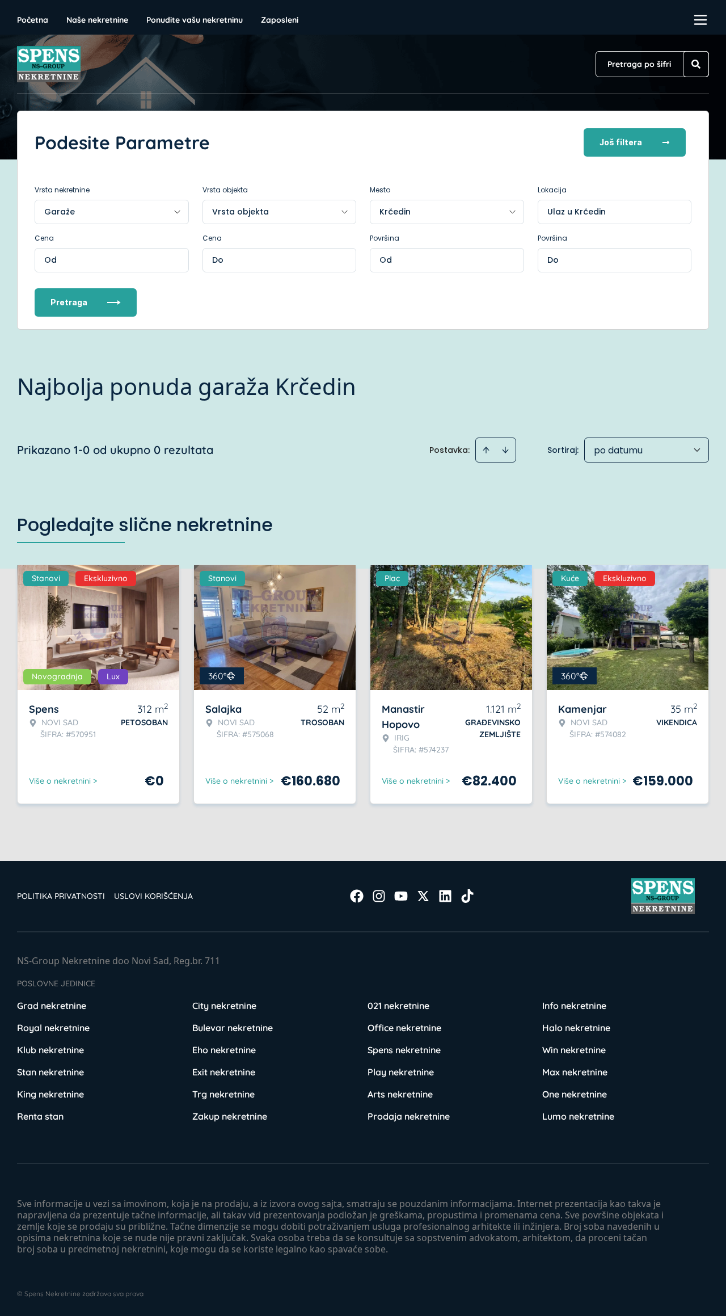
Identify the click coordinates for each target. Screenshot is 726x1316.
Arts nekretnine (400, 1094)
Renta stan (40, 1116)
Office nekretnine (404, 1027)
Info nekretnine (574, 1005)
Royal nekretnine (53, 1027)
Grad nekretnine (51, 1005)
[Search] (696, 64)
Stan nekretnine (50, 1072)
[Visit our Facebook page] (357, 896)
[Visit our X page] (423, 896)
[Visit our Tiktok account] (467, 896)
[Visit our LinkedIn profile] (445, 896)
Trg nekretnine (223, 1094)
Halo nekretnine (576, 1027)
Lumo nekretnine (578, 1116)
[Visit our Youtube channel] (401, 896)
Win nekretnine (574, 1050)
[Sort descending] (505, 450)
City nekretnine (224, 1005)
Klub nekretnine (50, 1050)
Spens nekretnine (404, 1050)
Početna (32, 20)
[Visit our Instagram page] (379, 896)
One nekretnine (574, 1094)
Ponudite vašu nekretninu (194, 20)
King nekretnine (50, 1094)
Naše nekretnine (97, 20)
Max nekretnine (574, 1072)
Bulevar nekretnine (232, 1027)
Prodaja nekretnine (409, 1116)
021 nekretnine (398, 1005)
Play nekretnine (401, 1072)
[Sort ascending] (486, 450)
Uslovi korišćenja (153, 896)
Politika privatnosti (61, 896)
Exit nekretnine (223, 1072)
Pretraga (68, 302)
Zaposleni (279, 20)
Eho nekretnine (224, 1050)
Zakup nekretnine (229, 1116)
